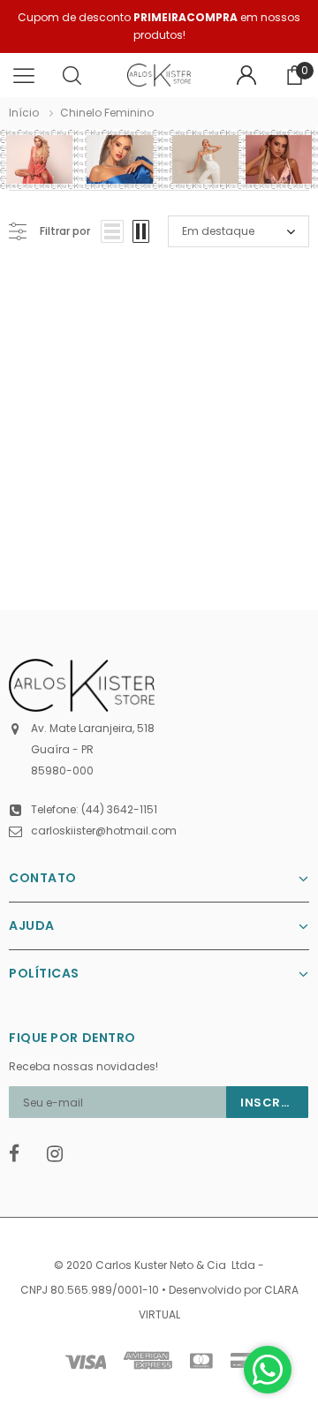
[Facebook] (22, 1154)
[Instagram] (60, 1154)
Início (24, 112)
